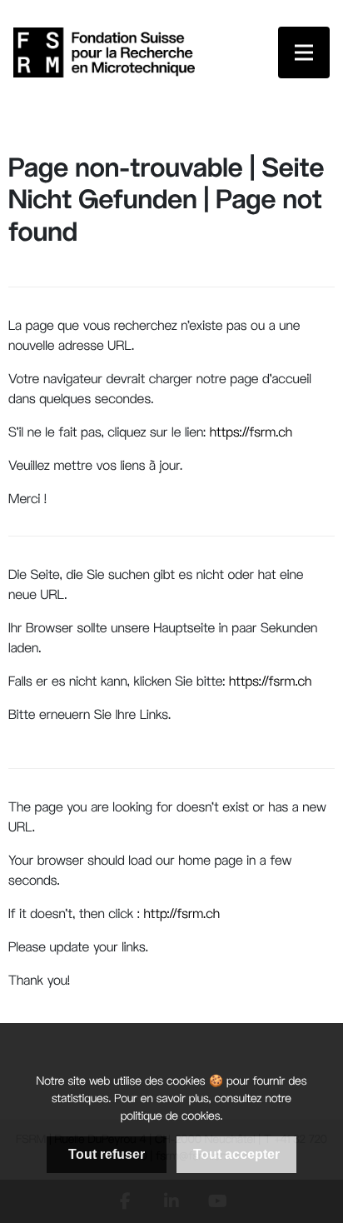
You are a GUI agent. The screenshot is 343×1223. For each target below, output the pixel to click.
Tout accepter (236, 1154)
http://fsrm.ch (180, 914)
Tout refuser (106, 1154)
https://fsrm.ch (251, 433)
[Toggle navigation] (304, 52)
